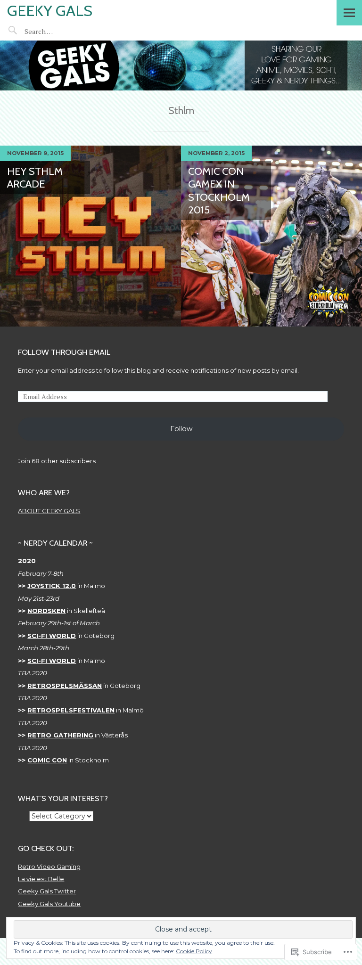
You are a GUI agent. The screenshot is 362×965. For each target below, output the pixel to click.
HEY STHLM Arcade (35, 178)
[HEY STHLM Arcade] (90, 236)
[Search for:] (59, 31)
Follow (181, 429)
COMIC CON (47, 760)
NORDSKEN (46, 610)
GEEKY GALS (49, 10)
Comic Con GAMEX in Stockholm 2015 (219, 191)
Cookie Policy (194, 951)
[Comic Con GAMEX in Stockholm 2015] (271, 236)
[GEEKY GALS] (181, 65)
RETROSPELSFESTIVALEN (71, 710)
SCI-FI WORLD (51, 635)
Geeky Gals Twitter (47, 891)
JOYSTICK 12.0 (51, 585)
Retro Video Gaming (49, 866)
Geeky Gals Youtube (49, 904)
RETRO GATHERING (60, 735)
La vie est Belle (41, 879)
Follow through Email (64, 352)
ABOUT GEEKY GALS (49, 511)
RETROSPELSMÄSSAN (64, 685)
